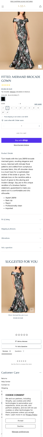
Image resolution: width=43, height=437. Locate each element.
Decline (20, 426)
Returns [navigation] (4, 378)
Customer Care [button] (10, 372)
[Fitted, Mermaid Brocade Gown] (18, 289)
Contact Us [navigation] (5, 385)
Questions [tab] (18, 351)
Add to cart (21, 133)
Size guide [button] (38, 104)
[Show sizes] (32, 310)
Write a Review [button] (22, 341)
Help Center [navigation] (5, 382)
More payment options (21, 145)
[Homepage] (21, 6)
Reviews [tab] (5, 351)
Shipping (12, 92)
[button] (2, 6)
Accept (20, 421)
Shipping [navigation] (4, 388)
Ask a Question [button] (22, 346)
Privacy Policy (31, 415)
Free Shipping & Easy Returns (21, 1)
